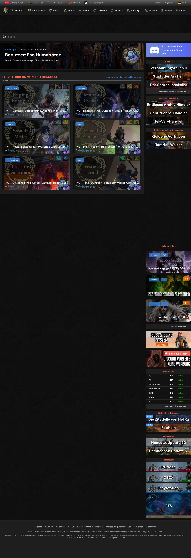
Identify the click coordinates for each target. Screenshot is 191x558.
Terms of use (125, 526)
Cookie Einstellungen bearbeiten (87, 526)
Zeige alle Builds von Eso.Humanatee (123, 77)
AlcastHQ (77, 3)
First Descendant (96, 3)
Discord (38, 526)
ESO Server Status (58, 3)
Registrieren (170, 3)
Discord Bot (38, 3)
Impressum (110, 526)
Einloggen (157, 3)
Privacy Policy (62, 526)
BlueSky (49, 526)
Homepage (10, 49)
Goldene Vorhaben (15, 3)
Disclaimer (151, 526)
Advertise (138, 526)
